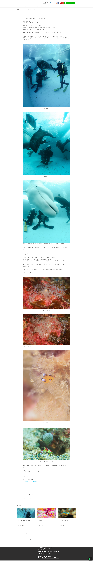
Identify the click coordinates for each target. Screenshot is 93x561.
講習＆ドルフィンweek (24, 520)
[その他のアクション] (69, 18)
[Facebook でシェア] (23, 494)
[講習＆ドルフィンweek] (26, 513)
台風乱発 (41, 520)
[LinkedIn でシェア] (29, 494)
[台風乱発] (46, 513)
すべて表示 (74, 505)
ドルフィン (36, 9)
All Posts (18, 9)
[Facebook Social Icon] (58, 3)
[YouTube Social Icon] (61, 3)
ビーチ (29, 9)
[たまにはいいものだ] (67, 513)
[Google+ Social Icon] (63, 3)
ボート (24, 9)
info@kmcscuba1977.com (50, 558)
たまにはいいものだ (64, 520)
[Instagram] (56, 3)
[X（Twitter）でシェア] (26, 494)
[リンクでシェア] (33, 494)
